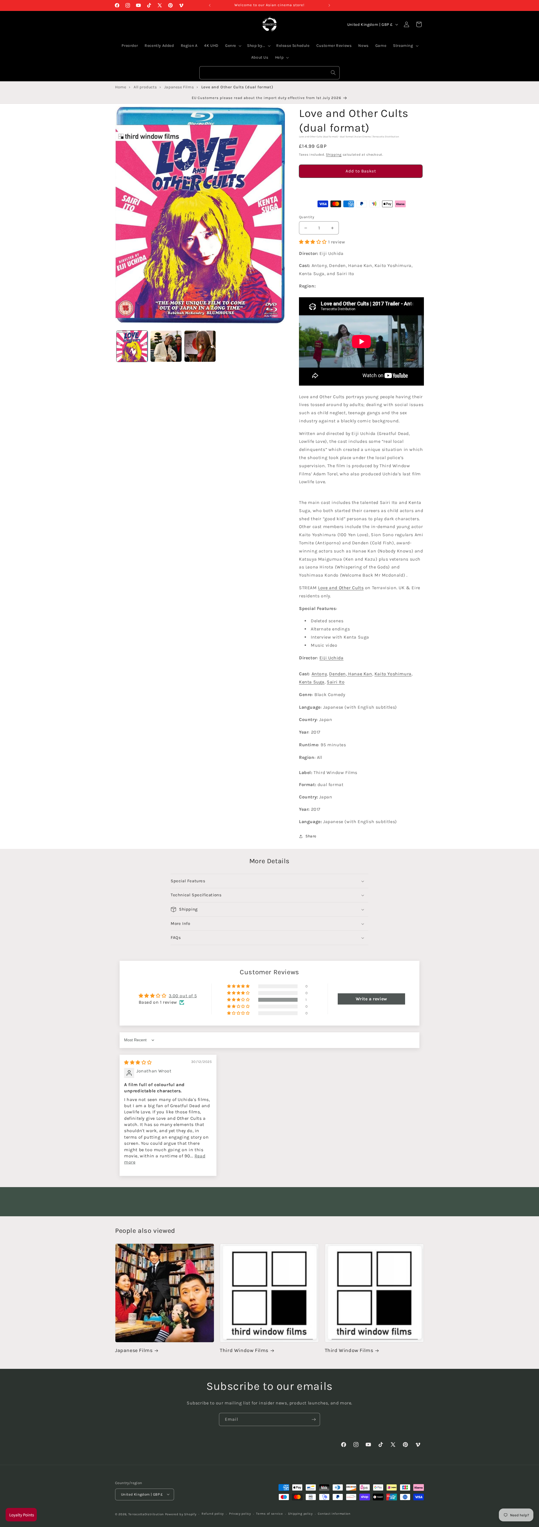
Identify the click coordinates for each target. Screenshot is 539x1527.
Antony (319, 674)
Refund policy (213, 1514)
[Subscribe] (313, 1419)
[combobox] (269, 72)
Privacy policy (240, 1514)
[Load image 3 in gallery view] (200, 346)
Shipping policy (300, 1514)
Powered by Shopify (181, 1514)
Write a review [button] (371, 999)
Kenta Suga (312, 682)
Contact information (334, 1514)
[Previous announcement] (210, 5)
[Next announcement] (329, 5)
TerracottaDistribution (146, 1514)
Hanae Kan (359, 674)
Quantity (306, 217)
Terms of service (269, 1514)
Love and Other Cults (341, 587)
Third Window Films (244, 1351)
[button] (360, 187)
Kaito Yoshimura (393, 674)
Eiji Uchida (331, 657)
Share (310, 836)
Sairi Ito (335, 682)
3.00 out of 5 (183, 996)
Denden (337, 674)
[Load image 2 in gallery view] (166, 346)
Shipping (334, 155)
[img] (138, 1062)
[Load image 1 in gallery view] (132, 346)
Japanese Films (133, 1351)
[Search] (333, 72)
